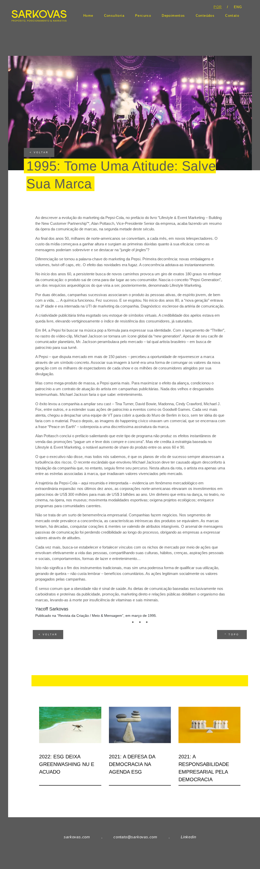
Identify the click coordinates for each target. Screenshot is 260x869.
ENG (238, 7)
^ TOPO (232, 634)
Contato (232, 16)
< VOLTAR (39, 152)
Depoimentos (173, 16)
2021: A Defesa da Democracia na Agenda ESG (132, 764)
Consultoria (114, 16)
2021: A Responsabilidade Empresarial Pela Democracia (203, 768)
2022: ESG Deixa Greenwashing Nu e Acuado (66, 764)
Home (88, 16)
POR (218, 7)
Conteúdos (205, 16)
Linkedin (188, 837)
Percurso (143, 16)
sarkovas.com (77, 837)
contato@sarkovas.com (135, 837)
